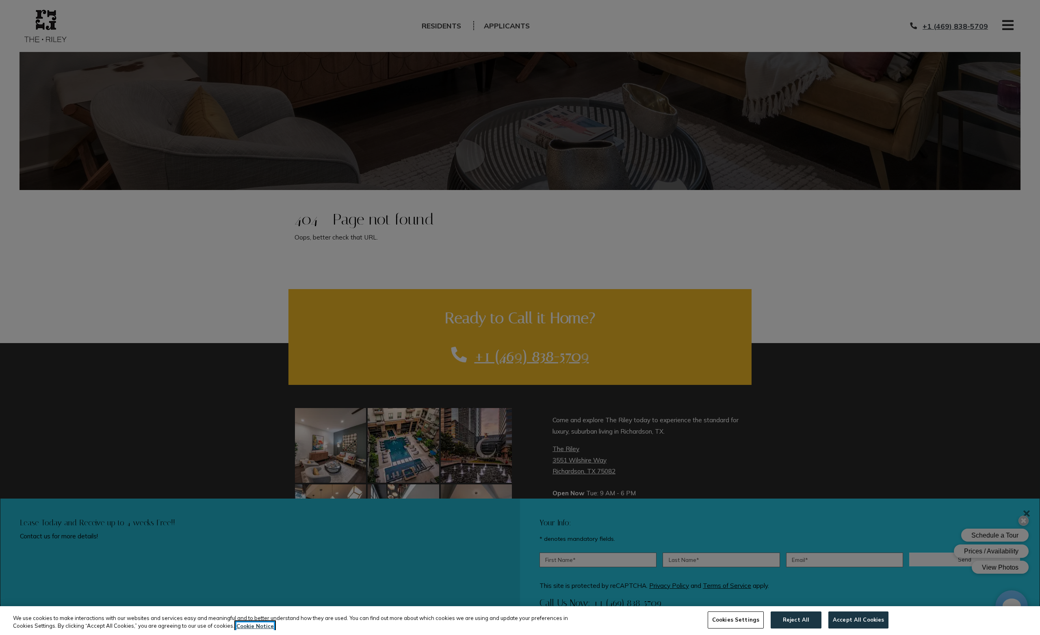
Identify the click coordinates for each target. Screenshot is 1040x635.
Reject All (796, 619)
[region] (520, 620)
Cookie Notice (255, 626)
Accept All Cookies (858, 619)
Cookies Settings (735, 619)
